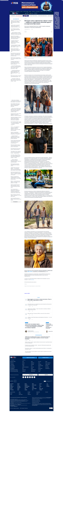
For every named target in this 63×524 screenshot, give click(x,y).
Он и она (39, 361)
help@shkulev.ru (16, 406)
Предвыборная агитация (14, 369)
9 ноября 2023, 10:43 (27, 29)
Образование (33, 371)
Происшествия (40, 365)
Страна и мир (47, 364)
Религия (39, 369)
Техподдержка (12, 368)
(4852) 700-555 (30, 271)
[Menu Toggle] (11, 13)
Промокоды (50, 11)
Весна (23, 364)
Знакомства (18, 11)
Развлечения (40, 368)
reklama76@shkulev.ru (49, 397)
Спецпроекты (47, 368)
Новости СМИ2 (27, 293)
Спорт (46, 361)
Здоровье (23, 371)
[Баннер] (26, 16)
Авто (23, 361)
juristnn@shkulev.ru (12, 405)
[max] (30, 377)
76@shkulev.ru (19, 404)
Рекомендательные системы (35, 402)
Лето (32, 365)
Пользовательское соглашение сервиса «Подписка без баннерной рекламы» (41, 403)
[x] (32, 377)
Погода (21, 11)
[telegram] (23, 377)
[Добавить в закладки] (25, 31)
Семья (39, 371)
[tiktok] (34, 377)
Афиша (30, 11)
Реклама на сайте (12, 361)
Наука (32, 368)
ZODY (44, 11)
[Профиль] (52, 13)
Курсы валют (38, 11)
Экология (46, 365)
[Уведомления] (50, 13)
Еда (23, 368)
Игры (46, 11)
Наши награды (12, 365)
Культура (32, 364)
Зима (32, 361)
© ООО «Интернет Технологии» (24, 408)
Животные (24, 369)
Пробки (41, 11)
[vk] (25, 377)
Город (23, 365)
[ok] (28, 377)
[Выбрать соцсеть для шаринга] (52, 31)
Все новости (16, 19)
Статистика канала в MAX (14, 371)
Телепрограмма (25, 11)
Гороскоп (33, 11)
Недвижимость (12, 11)
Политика (39, 364)
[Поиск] (48, 13)
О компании (12, 364)
